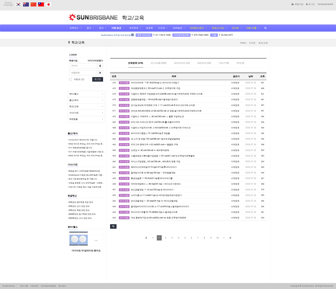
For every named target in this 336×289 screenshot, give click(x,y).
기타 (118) (224, 63)
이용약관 (34, 286)
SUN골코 (177, 28)
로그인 (312, 4)
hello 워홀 (252, 28)
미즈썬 (161, 28)
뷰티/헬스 (74, 94)
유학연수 (74, 28)
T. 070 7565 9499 (199, 35)
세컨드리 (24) (204, 63)
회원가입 (299, 4)
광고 (89, 28)
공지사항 (24, 286)
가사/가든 (74, 113)
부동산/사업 (218, 28)
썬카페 (235, 28)
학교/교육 (74, 106)
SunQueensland (325, 4)
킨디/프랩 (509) (158, 63)
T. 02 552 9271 (226, 35)
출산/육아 (74, 100)
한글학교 (72, 195)
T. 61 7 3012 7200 (162, 35)
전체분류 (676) (135, 63)
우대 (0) (240, 63)
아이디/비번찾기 (95, 60)
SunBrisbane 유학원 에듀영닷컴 (116, 35)
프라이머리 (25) (182, 63)
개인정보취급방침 (48, 286)
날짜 (250, 76)
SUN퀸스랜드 (197, 28)
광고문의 (62, 286)
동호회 (149, 28)
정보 (101, 28)
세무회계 (133, 28)
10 (217, 238)
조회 (262, 76)
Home (243, 43)
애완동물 (73, 119)
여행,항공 (116, 28)
